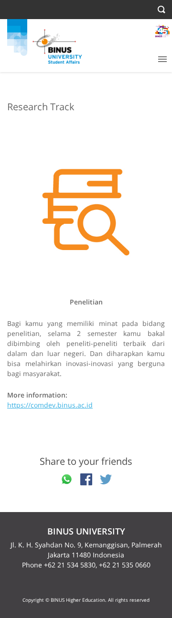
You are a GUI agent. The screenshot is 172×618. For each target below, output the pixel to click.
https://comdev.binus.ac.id (50, 404)
